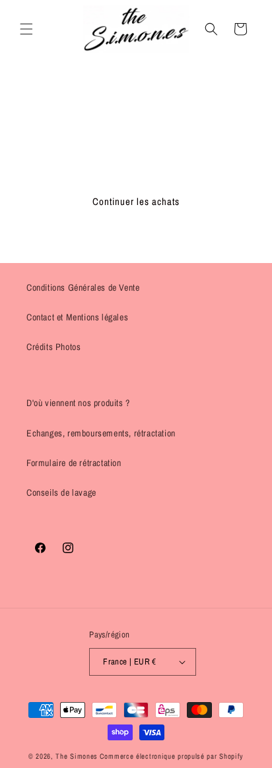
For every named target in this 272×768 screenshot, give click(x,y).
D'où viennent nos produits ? (78, 403)
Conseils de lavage (61, 492)
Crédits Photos (53, 347)
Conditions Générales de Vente (82, 287)
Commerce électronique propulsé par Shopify (172, 756)
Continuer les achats (136, 201)
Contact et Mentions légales (77, 317)
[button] (26, 29)
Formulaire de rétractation (73, 463)
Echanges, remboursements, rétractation (101, 433)
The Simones (76, 756)
